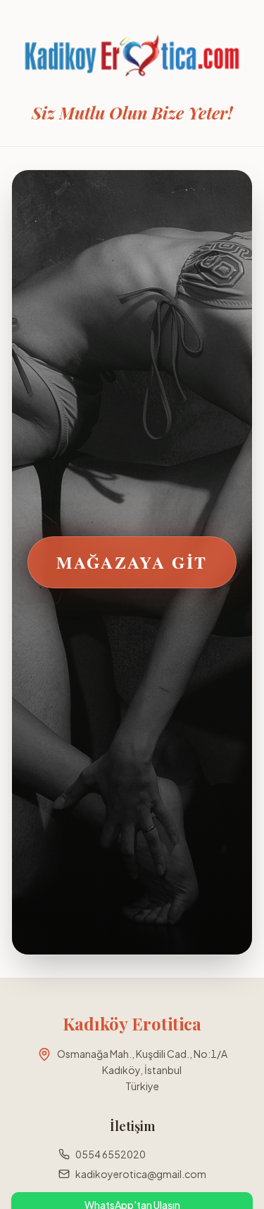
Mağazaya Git (132, 562)
